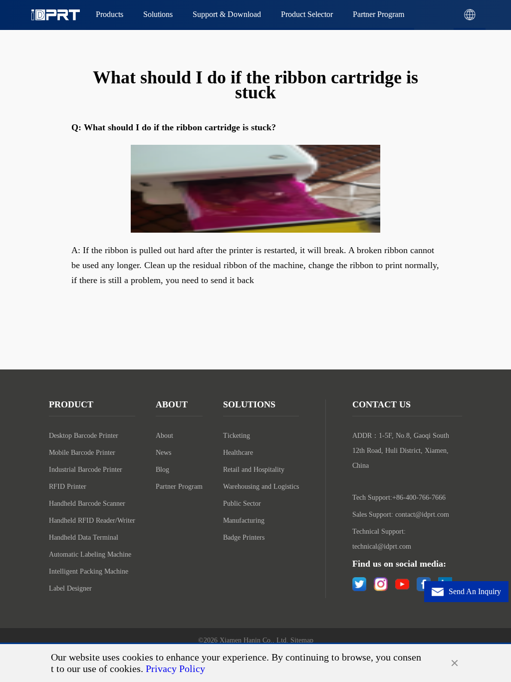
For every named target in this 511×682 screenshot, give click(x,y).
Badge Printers (243, 537)
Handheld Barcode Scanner (87, 503)
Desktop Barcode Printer (83, 435)
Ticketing (236, 435)
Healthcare (238, 452)
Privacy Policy (175, 668)
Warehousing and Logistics (261, 486)
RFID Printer (67, 486)
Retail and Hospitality (253, 469)
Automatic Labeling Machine (90, 554)
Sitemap (301, 640)
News (163, 452)
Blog (162, 469)
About (164, 435)
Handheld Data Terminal (83, 537)
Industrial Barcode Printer (85, 469)
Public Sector (242, 503)
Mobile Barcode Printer (82, 452)
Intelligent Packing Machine (88, 571)
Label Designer (70, 588)
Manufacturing (243, 520)
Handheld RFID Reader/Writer (92, 520)
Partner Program (179, 486)
